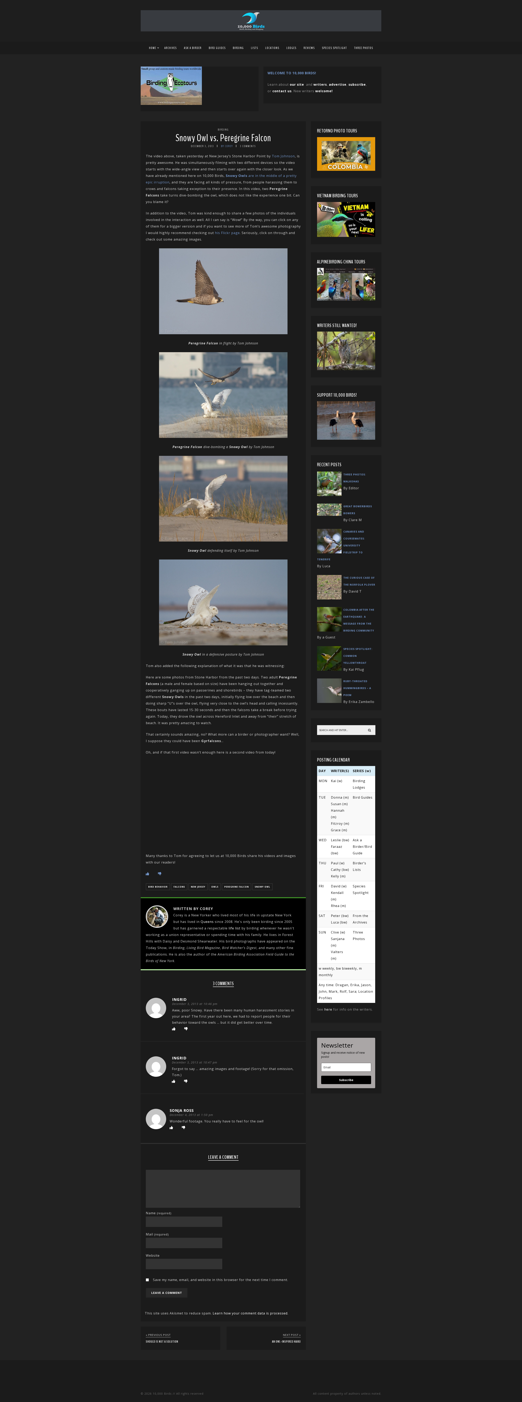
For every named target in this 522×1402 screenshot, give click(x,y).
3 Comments (248, 146)
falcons (179, 886)
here (328, 1009)
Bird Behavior (158, 886)
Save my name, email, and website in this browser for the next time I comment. (220, 1280)
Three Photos (363, 48)
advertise (337, 84)
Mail (157, 1234)
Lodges (291, 48)
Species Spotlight (334, 48)
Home (152, 48)
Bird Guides (217, 48)
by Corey (227, 146)
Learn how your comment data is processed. (250, 1313)
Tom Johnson (283, 156)
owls (214, 886)
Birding (238, 48)
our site (297, 84)
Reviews (309, 48)
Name (158, 1213)
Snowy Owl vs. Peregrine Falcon (223, 138)
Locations (272, 48)
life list (234, 928)
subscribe (357, 84)
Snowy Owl (262, 886)
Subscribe (346, 1080)
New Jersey (198, 886)
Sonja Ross (182, 1110)
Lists (254, 48)
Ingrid (179, 999)
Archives (170, 48)
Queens (207, 921)
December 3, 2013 (202, 146)
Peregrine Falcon (236, 886)
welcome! (324, 91)
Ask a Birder (193, 48)
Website (153, 1255)
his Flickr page (227, 233)
